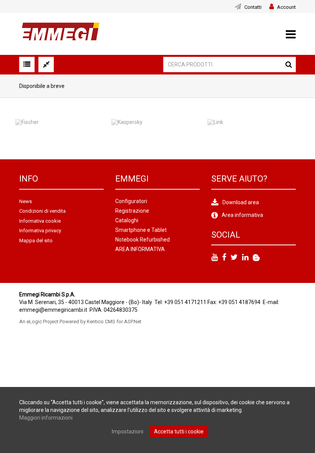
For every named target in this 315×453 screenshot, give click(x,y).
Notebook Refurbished (142, 239)
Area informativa (242, 215)
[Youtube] (214, 257)
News (25, 201)
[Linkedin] (245, 257)
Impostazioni (127, 431)
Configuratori (131, 201)
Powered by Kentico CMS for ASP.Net (100, 321)
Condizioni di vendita (42, 211)
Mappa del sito (36, 240)
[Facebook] (224, 257)
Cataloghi (126, 220)
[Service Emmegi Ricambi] (256, 257)
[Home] (59, 33)
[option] (61, 128)
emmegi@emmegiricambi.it (53, 310)
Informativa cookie (40, 221)
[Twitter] (234, 257)
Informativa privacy (40, 230)
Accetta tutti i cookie (179, 431)
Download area (240, 202)
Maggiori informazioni (46, 418)
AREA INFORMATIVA (140, 249)
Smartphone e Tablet (141, 230)
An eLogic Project (38, 321)
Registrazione (132, 211)
